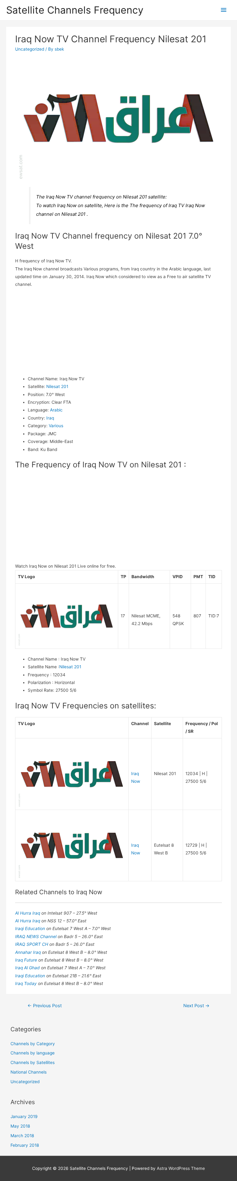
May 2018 (20, 1126)
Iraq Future (26, 960)
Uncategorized (29, 49)
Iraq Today (26, 983)
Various (56, 425)
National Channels (28, 1072)
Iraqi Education (30, 928)
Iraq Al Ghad (28, 967)
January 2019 (24, 1116)
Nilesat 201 (57, 386)
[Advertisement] (118, 332)
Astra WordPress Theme (181, 1168)
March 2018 (22, 1135)
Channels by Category (32, 1043)
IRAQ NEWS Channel (36, 936)
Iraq (50, 417)
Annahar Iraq (28, 952)
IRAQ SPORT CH (32, 944)
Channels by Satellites (32, 1062)
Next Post (196, 1005)
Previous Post (44, 1005)
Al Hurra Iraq (28, 913)
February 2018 (24, 1145)
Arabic (56, 409)
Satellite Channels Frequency (74, 10)
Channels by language (32, 1052)
